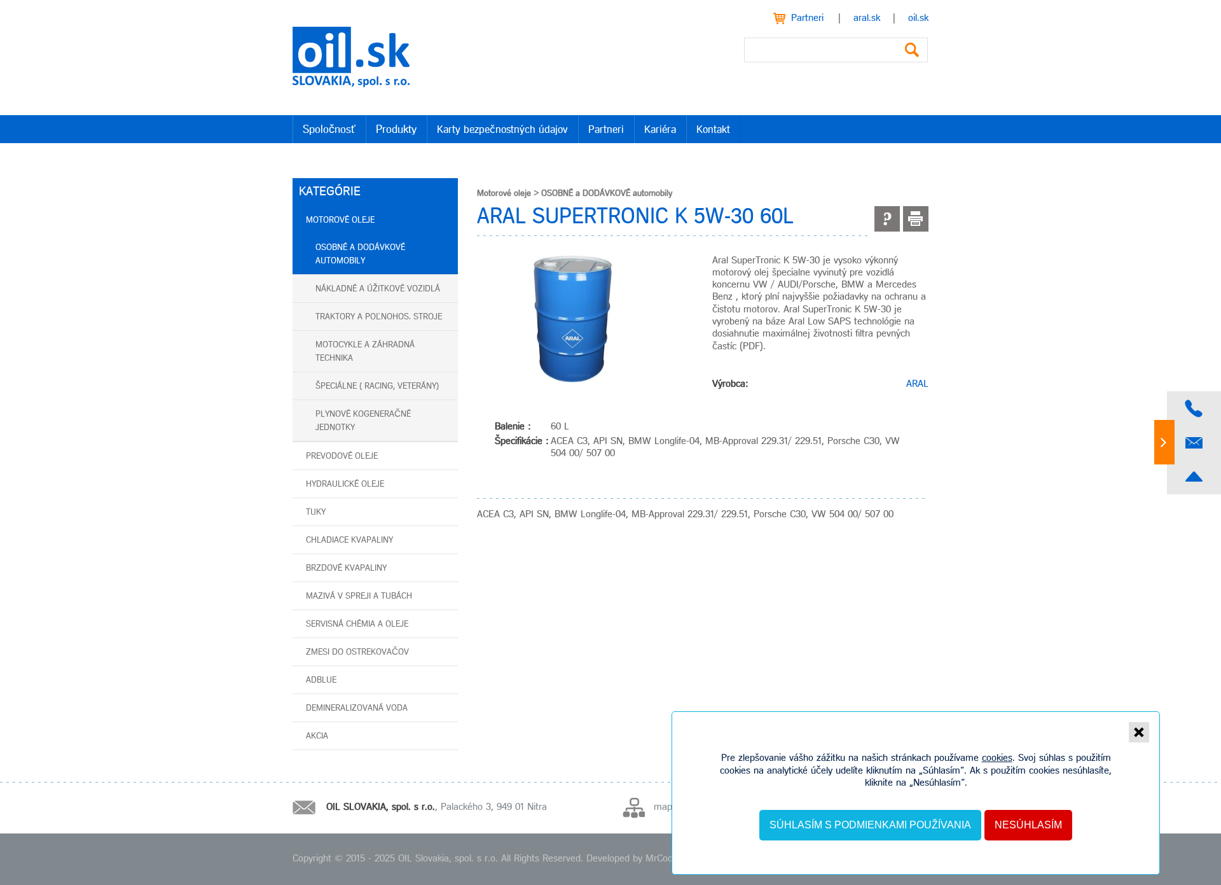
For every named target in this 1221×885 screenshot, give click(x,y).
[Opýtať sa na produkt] (887, 219)
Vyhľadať (912, 50)
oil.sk (918, 18)
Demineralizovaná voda (357, 708)
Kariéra (660, 130)
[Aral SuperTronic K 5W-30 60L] (572, 318)
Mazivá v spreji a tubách (359, 596)
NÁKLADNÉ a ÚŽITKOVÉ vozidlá (377, 289)
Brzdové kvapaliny (346, 568)
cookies (997, 758)
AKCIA (317, 736)
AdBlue (321, 680)
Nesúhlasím (1028, 824)
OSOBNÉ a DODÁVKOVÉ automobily (360, 254)
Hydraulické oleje (345, 484)
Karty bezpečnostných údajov (502, 130)
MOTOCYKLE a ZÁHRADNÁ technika (365, 351)
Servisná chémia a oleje (357, 624)
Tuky (316, 512)
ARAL (917, 384)
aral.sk (866, 18)
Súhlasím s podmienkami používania (870, 824)
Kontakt (713, 130)
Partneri (807, 18)
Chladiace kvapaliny (349, 540)
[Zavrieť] (1139, 732)
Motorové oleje (340, 220)
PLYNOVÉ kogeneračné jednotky (363, 421)
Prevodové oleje (342, 456)
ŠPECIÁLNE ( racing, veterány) (377, 386)
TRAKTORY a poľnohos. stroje (378, 317)
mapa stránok (682, 807)
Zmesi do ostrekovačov (357, 652)
